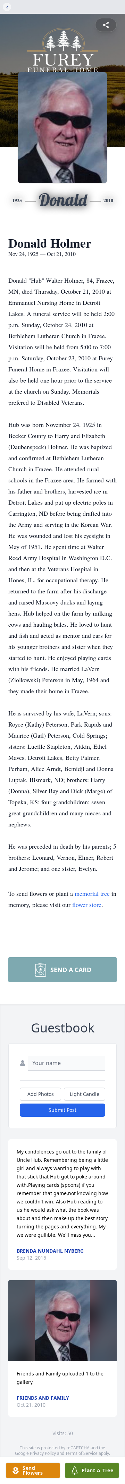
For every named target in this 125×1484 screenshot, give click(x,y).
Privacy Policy (43, 1453)
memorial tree (92, 893)
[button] (62, 1320)
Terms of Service (81, 1453)
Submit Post (62, 1110)
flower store (86, 904)
